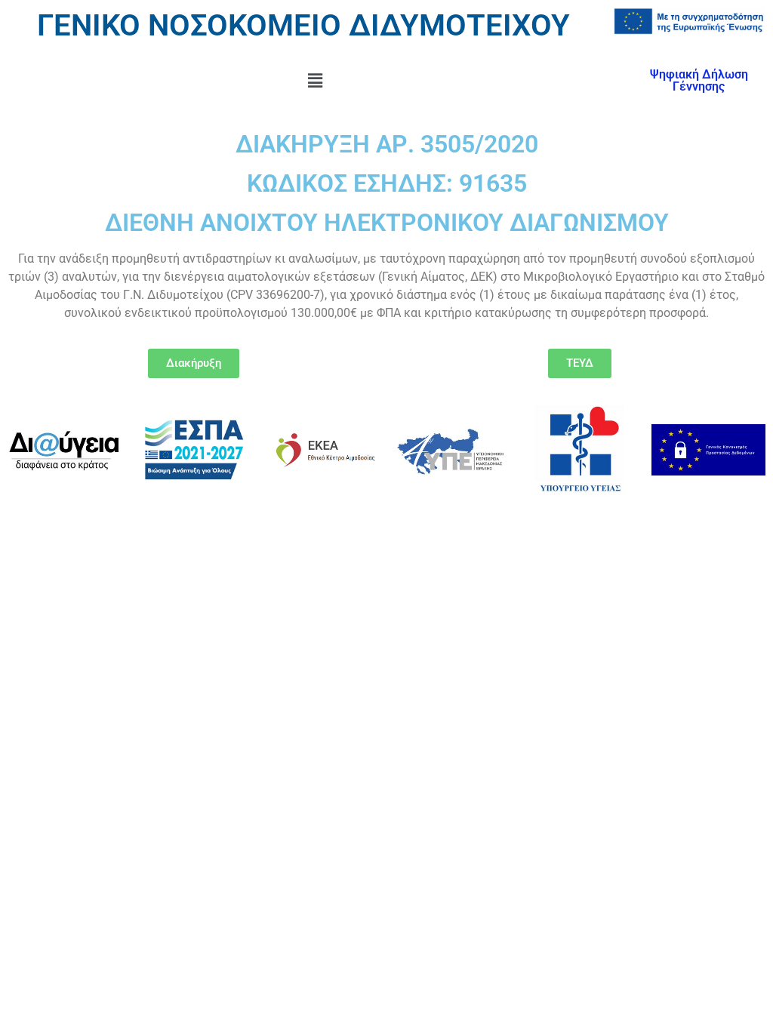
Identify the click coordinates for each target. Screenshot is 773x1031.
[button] (315, 80)
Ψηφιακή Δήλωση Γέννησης (699, 80)
